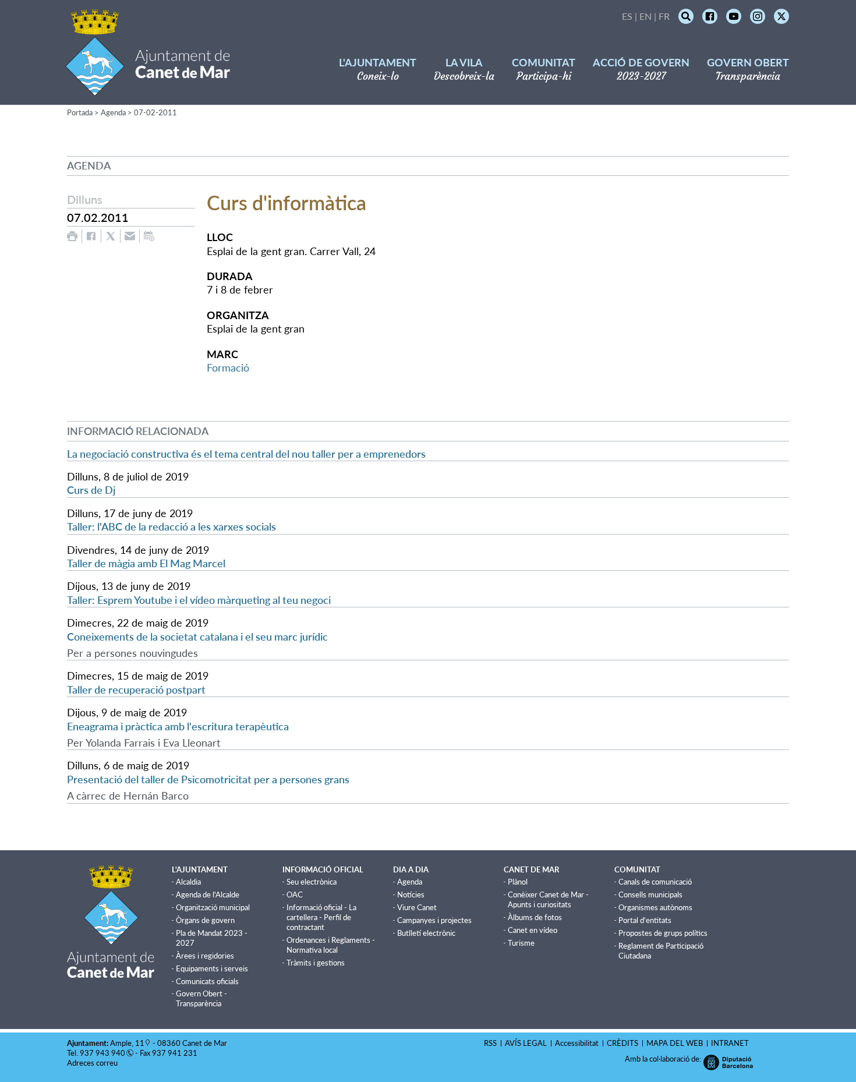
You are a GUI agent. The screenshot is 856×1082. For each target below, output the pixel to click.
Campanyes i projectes (434, 920)
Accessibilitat (577, 1043)
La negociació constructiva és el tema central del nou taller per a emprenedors (246, 453)
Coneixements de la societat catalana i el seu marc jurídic (197, 636)
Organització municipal (213, 907)
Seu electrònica (311, 881)
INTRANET (730, 1043)
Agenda (113, 112)
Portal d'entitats (644, 920)
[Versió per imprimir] (72, 236)
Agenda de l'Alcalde (207, 894)
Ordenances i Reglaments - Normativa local (330, 944)
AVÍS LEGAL (526, 1043)
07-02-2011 (155, 112)
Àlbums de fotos (535, 917)
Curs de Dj (91, 489)
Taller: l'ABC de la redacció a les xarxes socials (171, 526)
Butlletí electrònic (426, 933)
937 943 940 (102, 1053)
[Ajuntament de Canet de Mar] (147, 88)
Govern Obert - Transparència (201, 998)
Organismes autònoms (655, 907)
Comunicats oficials (207, 981)
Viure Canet (417, 907)
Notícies (411, 894)
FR (664, 16)
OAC (294, 894)
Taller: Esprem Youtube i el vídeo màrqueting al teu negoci (199, 599)
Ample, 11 (127, 1043)
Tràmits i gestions (315, 962)
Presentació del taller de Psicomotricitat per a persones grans (208, 779)
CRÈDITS (622, 1043)
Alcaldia (188, 881)
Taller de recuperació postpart (136, 689)
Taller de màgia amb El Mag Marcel (146, 563)
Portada (80, 112)
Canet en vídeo (532, 930)
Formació (228, 367)
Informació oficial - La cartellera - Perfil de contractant (321, 917)
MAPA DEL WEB (674, 1043)
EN (645, 16)
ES (627, 16)
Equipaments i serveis (212, 968)
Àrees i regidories (205, 955)
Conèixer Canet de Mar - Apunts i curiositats (548, 899)
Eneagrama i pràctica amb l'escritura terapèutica (178, 726)
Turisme (521, 942)
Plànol (518, 881)
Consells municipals (650, 894)
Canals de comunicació (655, 881)
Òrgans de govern (205, 920)
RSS (490, 1043)
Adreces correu (93, 1062)
